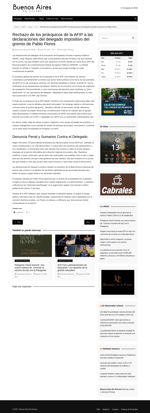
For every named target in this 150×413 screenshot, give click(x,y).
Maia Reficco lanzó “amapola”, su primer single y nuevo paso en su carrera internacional (116, 242)
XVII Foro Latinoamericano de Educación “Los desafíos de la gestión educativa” (72, 267)
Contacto (115, 409)
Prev (19, 222)
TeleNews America (111, 349)
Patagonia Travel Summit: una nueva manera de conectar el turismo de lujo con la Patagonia (30, 267)
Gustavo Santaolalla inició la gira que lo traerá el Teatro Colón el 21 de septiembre (116, 214)
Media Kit (106, 409)
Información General (66, 50)
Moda (41, 19)
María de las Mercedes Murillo (25, 50)
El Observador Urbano (112, 306)
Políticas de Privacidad (129, 409)
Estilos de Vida (52, 19)
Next (88, 222)
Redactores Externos (24, 274)
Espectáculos (29, 19)
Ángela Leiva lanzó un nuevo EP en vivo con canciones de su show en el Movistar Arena (117, 232)
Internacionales (67, 19)
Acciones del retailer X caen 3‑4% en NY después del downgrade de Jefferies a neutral (116, 365)
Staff (98, 409)
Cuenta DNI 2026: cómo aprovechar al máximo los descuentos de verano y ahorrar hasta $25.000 (117, 322)
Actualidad (18, 19)
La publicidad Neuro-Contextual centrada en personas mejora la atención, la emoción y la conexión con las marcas (117, 333)
